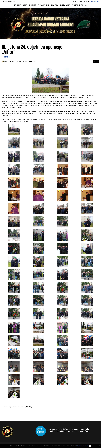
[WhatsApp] (97, 61)
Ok (89, 445)
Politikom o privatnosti (82, 445)
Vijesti (6, 57)
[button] (85, 5)
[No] (99, 446)
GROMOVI (12, 61)
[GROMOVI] (3, 62)
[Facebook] (94, 61)
